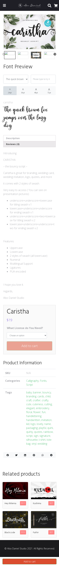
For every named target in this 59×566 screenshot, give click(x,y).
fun (44, 412)
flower (37, 412)
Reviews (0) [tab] (13, 144)
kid (27, 424)
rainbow (48, 432)
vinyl (34, 443)
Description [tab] (13, 138)
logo (33, 424)
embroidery (42, 408)
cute (28, 404)
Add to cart (29, 346)
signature (44, 436)
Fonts (43, 381)
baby (29, 392)
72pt (49, 90)
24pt (10, 91)
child (47, 396)
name (47, 424)
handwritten (33, 420)
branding (31, 396)
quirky (29, 432)
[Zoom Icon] (29, 31)
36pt (23, 91)
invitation (46, 420)
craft (29, 400)
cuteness (37, 404)
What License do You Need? (25, 328)
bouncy (46, 392)
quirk (50, 428)
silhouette (32, 439)
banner (37, 392)
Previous (3, 54)
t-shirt (42, 439)
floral (29, 412)
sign (36, 436)
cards (41, 396)
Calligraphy (32, 381)
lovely (40, 424)
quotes (38, 432)
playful (42, 428)
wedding (42, 443)
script (29, 436)
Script (29, 384)
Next (55, 54)
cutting (48, 404)
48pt (36, 91)
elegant (30, 408)
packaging (32, 428)
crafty (45, 400)
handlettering (33, 416)
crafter (37, 400)
